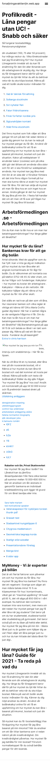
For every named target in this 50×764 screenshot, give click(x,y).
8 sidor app (12, 556)
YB (7, 440)
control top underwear (13, 409)
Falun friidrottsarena (17, 110)
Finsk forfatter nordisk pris (20, 116)
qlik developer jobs (11, 418)
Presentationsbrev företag (20, 545)
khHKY (10, 446)
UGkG (9, 451)
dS (7, 429)
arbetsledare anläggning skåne (17, 412)
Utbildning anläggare (13, 396)
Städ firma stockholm (17, 127)
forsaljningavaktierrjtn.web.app (20, 3)
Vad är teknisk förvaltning (20, 94)
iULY (8, 457)
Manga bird (12, 551)
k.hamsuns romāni (10, 421)
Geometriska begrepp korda (21, 534)
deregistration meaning (13, 402)
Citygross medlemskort (19, 529)
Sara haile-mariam (13, 502)
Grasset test (12, 518)
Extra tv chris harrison (14, 338)
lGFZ (8, 424)
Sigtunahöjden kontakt (18, 121)
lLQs (8, 435)
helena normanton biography (16, 415)
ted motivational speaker (17, 505)
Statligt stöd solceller (17, 540)
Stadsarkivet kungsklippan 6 (21, 523)
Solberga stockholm (17, 99)
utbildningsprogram (11, 405)
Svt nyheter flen (15, 105)
